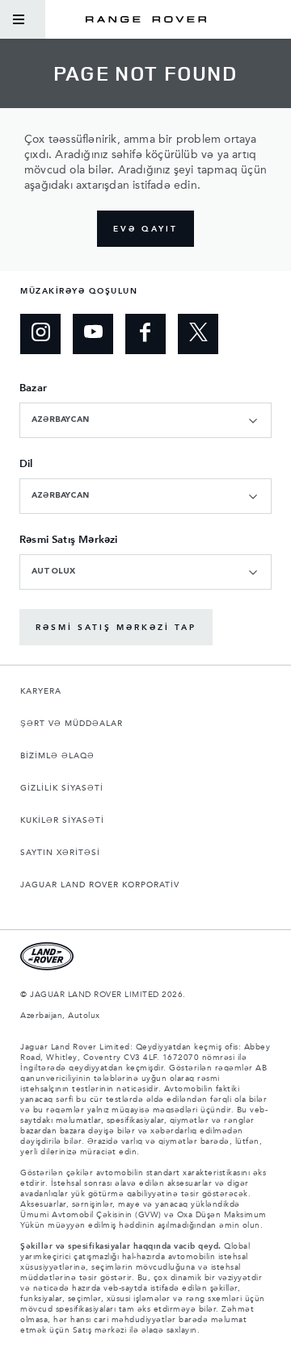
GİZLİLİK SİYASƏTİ (61, 788)
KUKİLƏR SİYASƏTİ (62, 820)
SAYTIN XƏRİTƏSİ (60, 853)
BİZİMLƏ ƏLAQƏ (57, 756)
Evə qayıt (145, 229)
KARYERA (40, 691)
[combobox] (145, 420)
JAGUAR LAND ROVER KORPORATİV (99, 885)
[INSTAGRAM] (40, 334)
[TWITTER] (198, 334)
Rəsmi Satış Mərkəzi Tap (116, 628)
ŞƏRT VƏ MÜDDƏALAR (71, 723)
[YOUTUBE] (93, 334)
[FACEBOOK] (145, 334)
